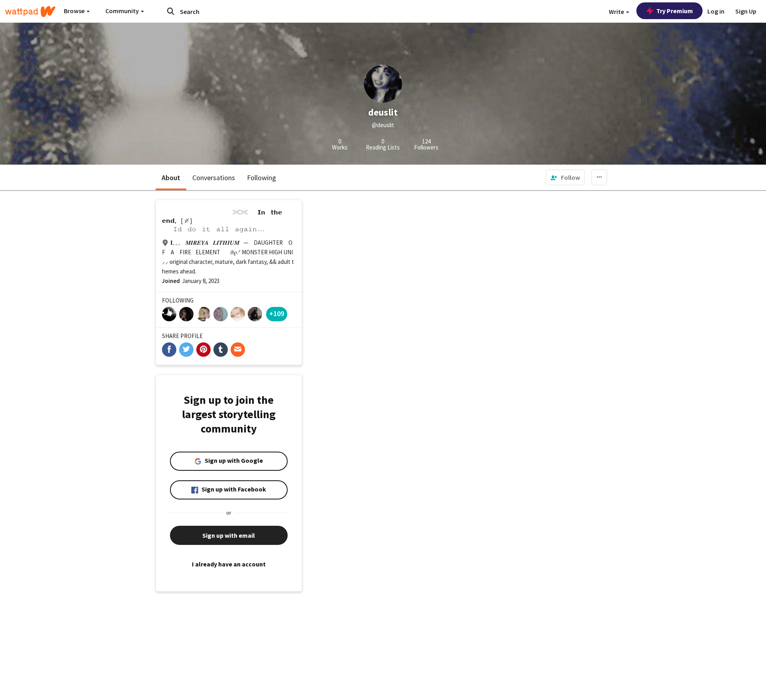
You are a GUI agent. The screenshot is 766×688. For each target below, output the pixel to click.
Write (617, 12)
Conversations (213, 177)
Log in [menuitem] (716, 11)
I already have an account (229, 564)
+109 (276, 313)
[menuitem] (565, 177)
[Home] (30, 11)
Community (122, 11)
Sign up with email (228, 535)
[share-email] (238, 349)
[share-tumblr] (220, 349)
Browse (75, 11)
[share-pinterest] (203, 349)
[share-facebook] (169, 349)
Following (261, 177)
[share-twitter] (186, 349)
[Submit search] (170, 11)
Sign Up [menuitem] (745, 11)
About (171, 177)
